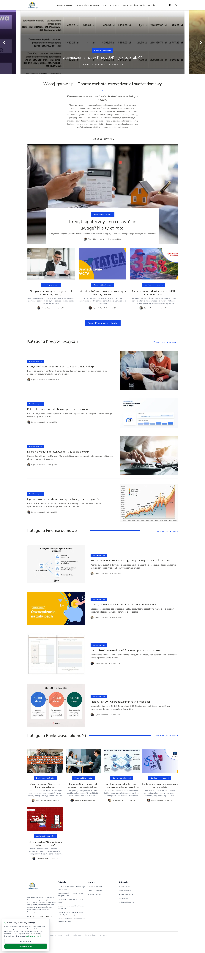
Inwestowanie (114, 5)
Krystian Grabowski (95, 894)
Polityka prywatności (55, 935)
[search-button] (170, 5)
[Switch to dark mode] (176, 5)
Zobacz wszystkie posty (165, 342)
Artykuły (62, 882)
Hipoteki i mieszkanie (130, 5)
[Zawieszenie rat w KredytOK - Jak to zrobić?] (102, 42)
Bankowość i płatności (83, 5)
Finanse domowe (100, 5)
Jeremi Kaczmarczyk (95, 891)
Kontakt (67, 935)
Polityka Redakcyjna (90, 935)
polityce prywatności (33, 936)
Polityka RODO (76, 935)
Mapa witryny (103, 935)
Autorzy (92, 882)
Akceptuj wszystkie (25, 946)
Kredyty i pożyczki (147, 5)
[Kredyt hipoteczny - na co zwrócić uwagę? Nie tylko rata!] (102, 194)
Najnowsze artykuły (64, 5)
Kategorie (123, 882)
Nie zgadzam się (25, 941)
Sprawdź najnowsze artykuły (102, 323)
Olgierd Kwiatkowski (95, 887)
